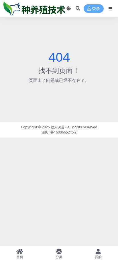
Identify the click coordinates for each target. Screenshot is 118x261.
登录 (96, 9)
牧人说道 (57, 127)
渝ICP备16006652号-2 (59, 132)
